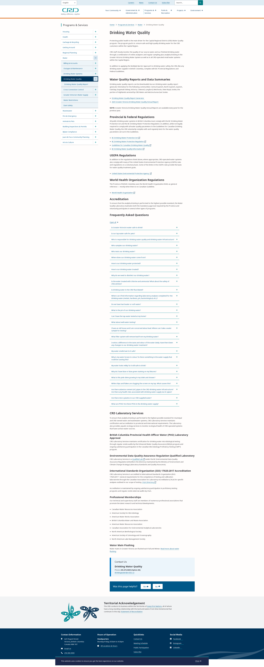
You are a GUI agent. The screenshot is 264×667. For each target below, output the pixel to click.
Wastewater (67, 111)
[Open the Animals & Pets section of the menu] (96, 121)
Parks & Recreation (165, 11)
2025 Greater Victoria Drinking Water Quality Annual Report (135, 102)
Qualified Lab (138, 459)
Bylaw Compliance (70, 132)
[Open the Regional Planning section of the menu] (96, 53)
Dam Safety (68, 105)
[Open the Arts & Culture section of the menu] (96, 142)
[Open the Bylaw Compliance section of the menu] (96, 132)
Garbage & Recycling (71, 42)
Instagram (178, 643)
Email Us (67, 649)
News (141, 3)
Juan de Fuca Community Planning (76, 137)
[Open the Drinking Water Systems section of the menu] (96, 74)
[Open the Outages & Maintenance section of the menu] (96, 68)
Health (65, 37)
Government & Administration (131, 11)
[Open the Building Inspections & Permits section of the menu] (96, 126)
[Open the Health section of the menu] (96, 37)
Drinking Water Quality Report (76, 84)
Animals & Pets (68, 121)
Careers (131, 3)
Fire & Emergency (69, 116)
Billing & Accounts (71, 63)
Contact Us (152, 3)
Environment (196, 10)
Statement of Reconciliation (132, 611)
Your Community (111, 10)
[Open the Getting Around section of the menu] (96, 47)
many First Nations (154, 606)
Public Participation (141, 647)
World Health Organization (123, 193)
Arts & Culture (68, 142)
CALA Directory (149, 482)
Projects (180, 10)
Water (65, 58)
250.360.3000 (69, 653)
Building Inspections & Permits (75, 126)
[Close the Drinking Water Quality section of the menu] (96, 79)
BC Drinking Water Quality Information (128, 149)
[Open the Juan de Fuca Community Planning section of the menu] (96, 137)
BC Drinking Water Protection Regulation (129, 141)
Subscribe (166, 3)
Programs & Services (149, 11)
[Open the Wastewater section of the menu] (96, 111)
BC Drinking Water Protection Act (126, 138)
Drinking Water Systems (73, 74)
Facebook (178, 639)
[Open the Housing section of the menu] (96, 31)
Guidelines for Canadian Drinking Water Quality (131, 145)
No (156, 586)
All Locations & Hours (109, 646)
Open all (113, 222)
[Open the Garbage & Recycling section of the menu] (96, 42)
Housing (66, 32)
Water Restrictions (71, 100)
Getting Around (69, 47)
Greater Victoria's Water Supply (76, 95)
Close (197, 661)
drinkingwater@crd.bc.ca (124, 572)
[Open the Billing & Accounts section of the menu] (96, 63)
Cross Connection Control (74, 89)
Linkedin (177, 647)
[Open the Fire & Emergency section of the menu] (96, 116)
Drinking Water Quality (72, 79)
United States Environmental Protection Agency (132, 173)
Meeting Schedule (141, 643)
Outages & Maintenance (73, 68)
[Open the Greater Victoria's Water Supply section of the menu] (96, 95)
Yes (144, 586)
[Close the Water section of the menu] (96, 58)
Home (112, 25)
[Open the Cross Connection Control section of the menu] (96, 89)
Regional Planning (70, 53)
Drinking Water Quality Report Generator (128, 98)
